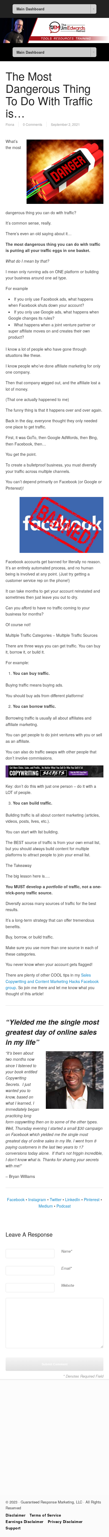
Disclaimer (15, 1515)
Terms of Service (45, 1515)
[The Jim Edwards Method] (54, 41)
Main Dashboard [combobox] (30, 8)
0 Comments (32, 124)
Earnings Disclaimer (25, 1521)
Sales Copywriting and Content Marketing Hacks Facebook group (52, 981)
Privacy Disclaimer (65, 1521)
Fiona (10, 124)
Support (13, 1528)
